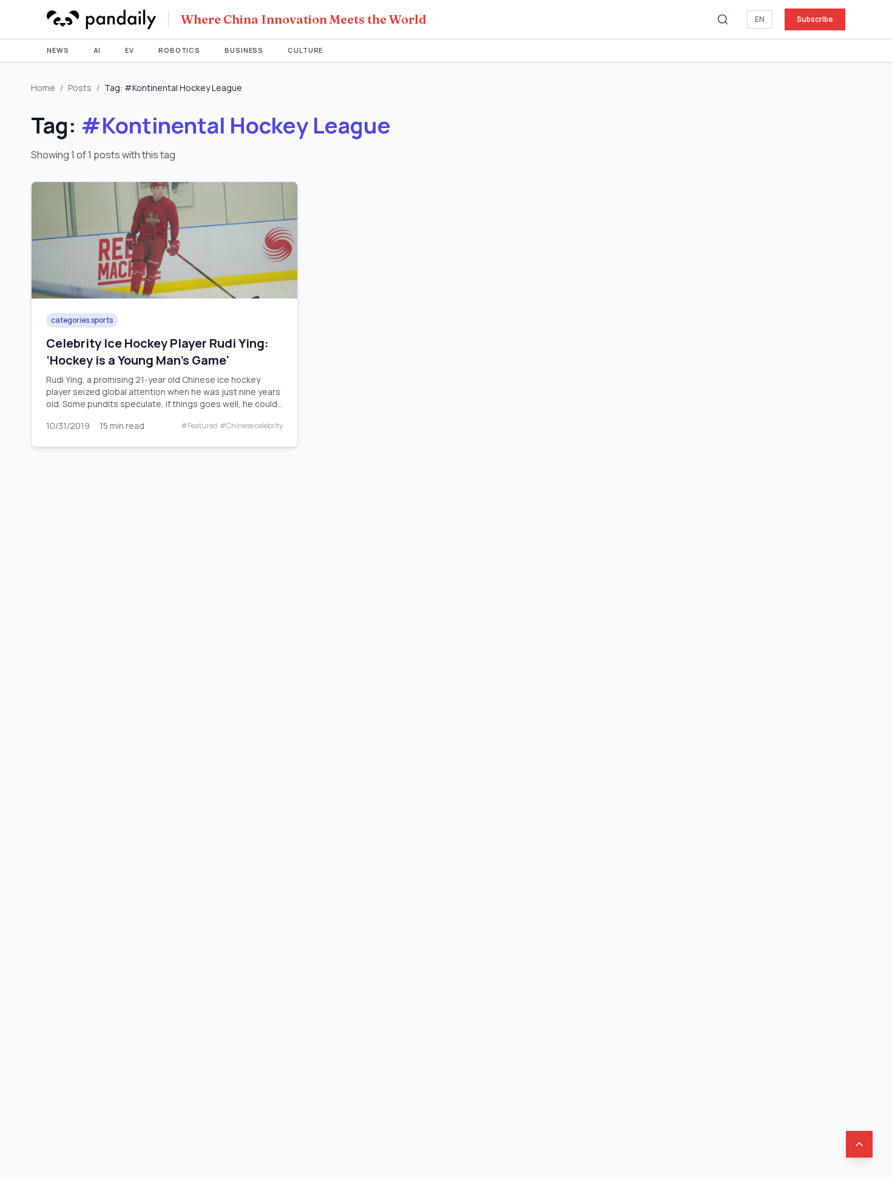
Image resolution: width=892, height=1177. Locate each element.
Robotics (179, 50)
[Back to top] (859, 1144)
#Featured (199, 426)
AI (97, 50)
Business (244, 50)
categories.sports (82, 320)
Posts (80, 87)
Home (43, 87)
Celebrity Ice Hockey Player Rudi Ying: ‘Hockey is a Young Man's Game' (157, 351)
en (760, 19)
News (58, 50)
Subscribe (815, 19)
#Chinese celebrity (251, 426)
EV (129, 50)
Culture (305, 50)
